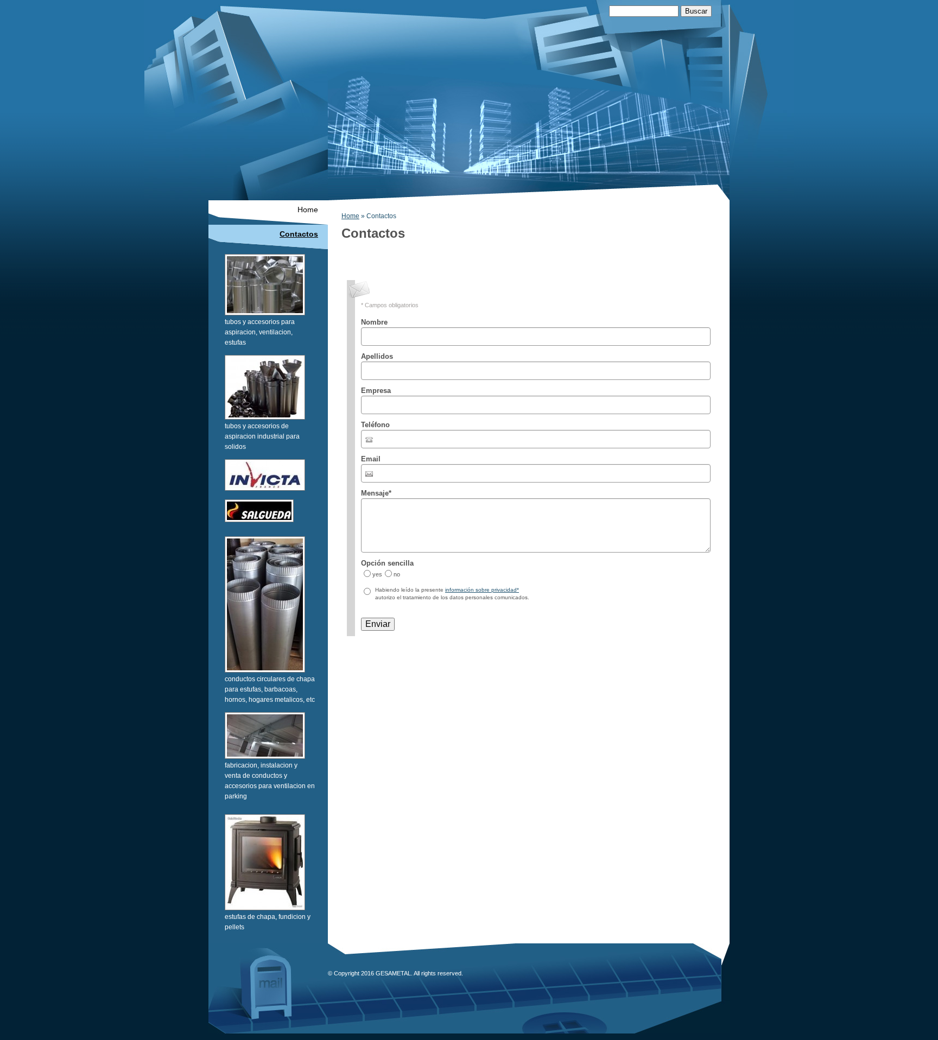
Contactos (299, 234)
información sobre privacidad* (482, 590)
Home (350, 216)
